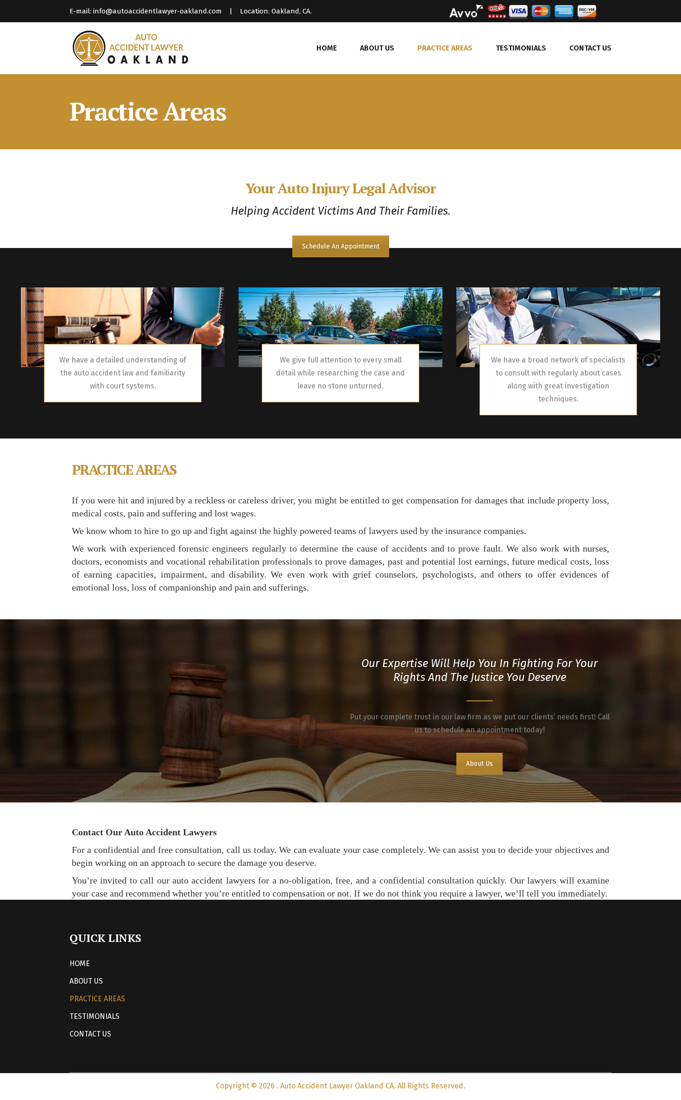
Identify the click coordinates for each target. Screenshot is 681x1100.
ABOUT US (377, 48)
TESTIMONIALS (521, 48)
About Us (479, 764)
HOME (326, 48)
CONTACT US (590, 48)
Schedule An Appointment (340, 246)
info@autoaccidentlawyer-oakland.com (157, 11)
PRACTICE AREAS (445, 48)
